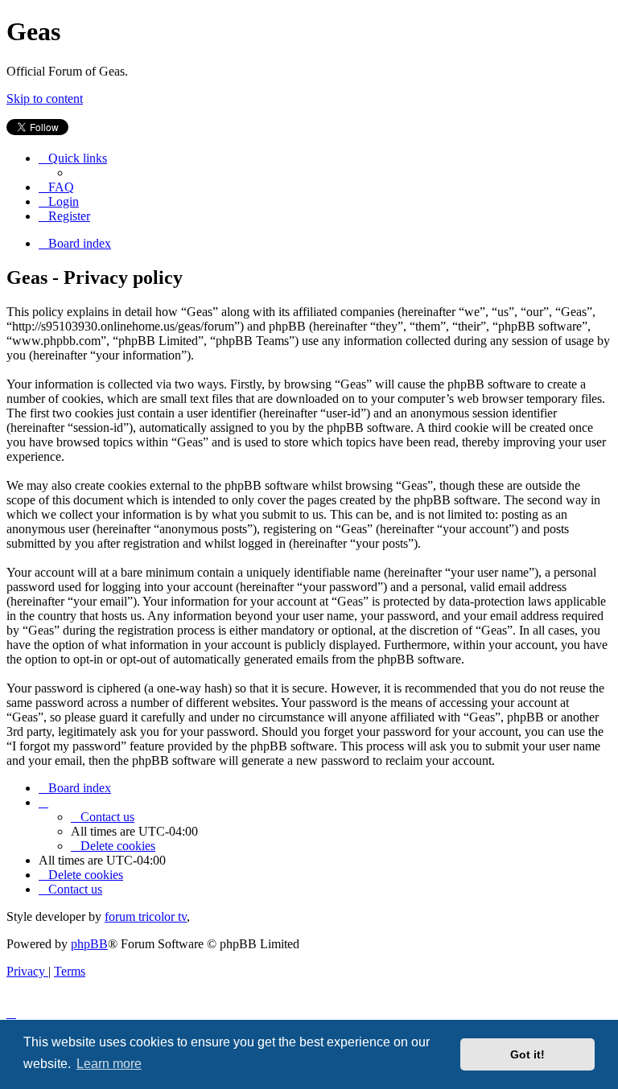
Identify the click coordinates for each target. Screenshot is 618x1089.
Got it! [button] (527, 1054)
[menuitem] (56, 187)
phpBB (89, 944)
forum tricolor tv (146, 916)
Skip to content (44, 98)
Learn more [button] (109, 1064)
